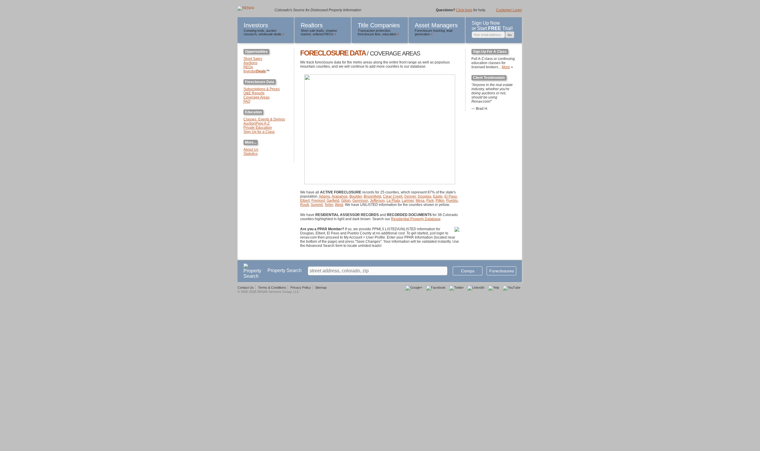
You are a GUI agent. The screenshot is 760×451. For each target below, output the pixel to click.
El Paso (450, 196)
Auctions (250, 63)
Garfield (333, 200)
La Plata (393, 200)
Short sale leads (312, 30)
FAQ (246, 101)
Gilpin (346, 200)
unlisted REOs (323, 34)
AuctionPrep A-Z (256, 123)
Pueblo (452, 200)
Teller (328, 205)
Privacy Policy (300, 287)
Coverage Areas (256, 97)
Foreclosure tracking (430, 30)
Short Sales (252, 59)
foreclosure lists (369, 34)
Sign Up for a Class (259, 132)
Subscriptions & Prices (261, 89)
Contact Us (246, 287)
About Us (250, 149)
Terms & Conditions (272, 287)
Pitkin (440, 200)
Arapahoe (340, 196)
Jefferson (377, 200)
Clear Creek (393, 196)
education (389, 34)
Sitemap (321, 287)
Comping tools (254, 30)
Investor (254, 71)
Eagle (438, 196)
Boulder (355, 196)
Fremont (318, 200)
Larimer (408, 200)
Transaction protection (374, 30)
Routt (304, 205)
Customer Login (509, 10)
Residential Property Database (416, 219)
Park (430, 200)
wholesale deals (270, 34)
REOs (248, 67)
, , (264, 29)
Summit (317, 205)
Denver (410, 196)
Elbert (305, 200)
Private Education (257, 128)
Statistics (250, 154)
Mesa (420, 200)
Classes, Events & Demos (264, 119)
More (506, 67)
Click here (464, 10)
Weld (339, 205)
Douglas (424, 196)
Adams (324, 196)
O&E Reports (254, 93)
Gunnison (360, 200)
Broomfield (372, 196)
